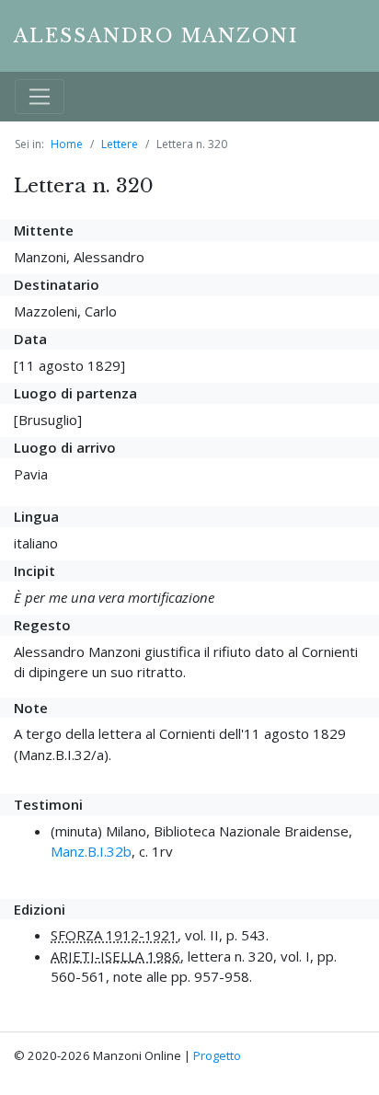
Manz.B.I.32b (91, 851)
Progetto (217, 1055)
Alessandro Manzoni (156, 36)
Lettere (119, 144)
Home (67, 144)
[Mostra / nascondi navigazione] (39, 96)
